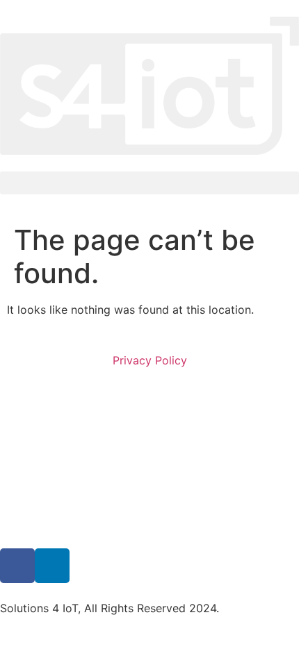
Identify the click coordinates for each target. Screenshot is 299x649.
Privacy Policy (150, 360)
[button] (149, 182)
